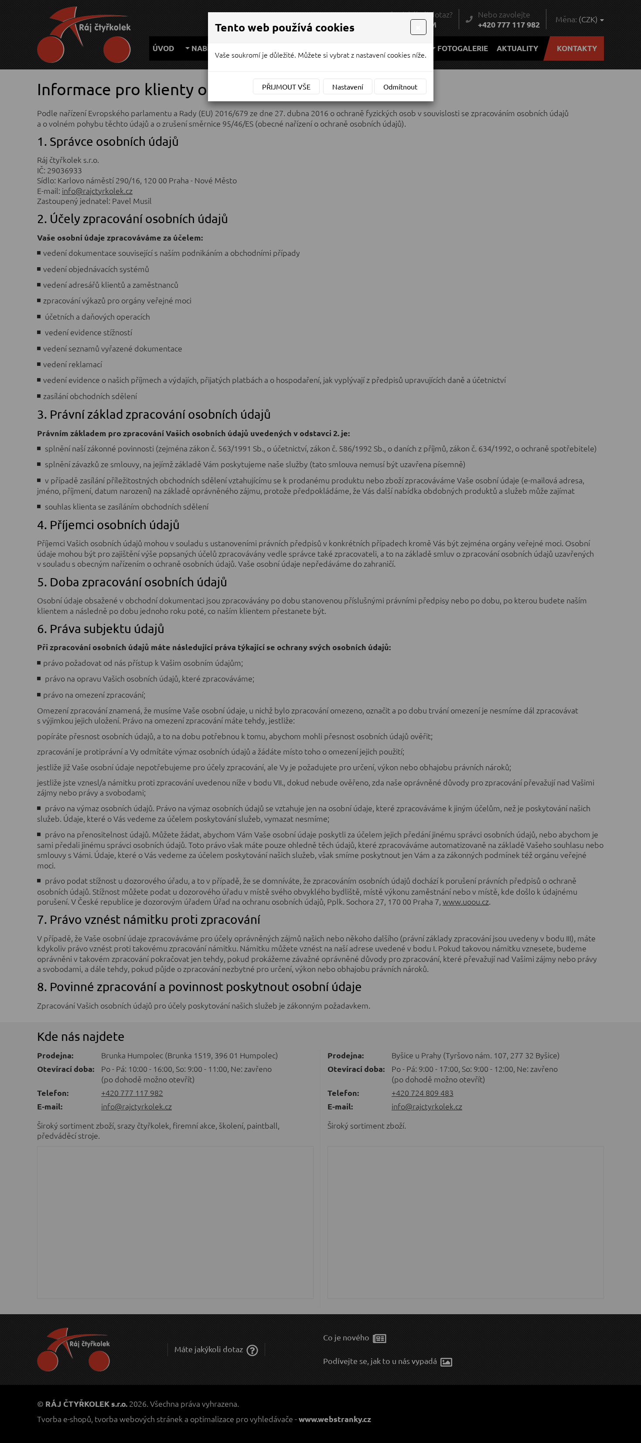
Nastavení (347, 86)
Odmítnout (400, 86)
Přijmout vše (286, 86)
